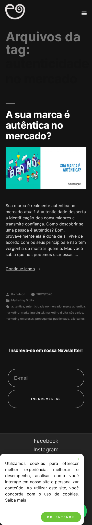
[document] (46, 262)
